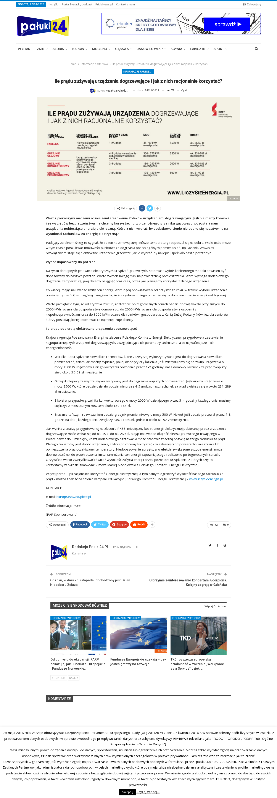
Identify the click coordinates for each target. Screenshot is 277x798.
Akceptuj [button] (127, 792)
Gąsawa (122, 49)
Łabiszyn (198, 49)
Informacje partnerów (138, 71)
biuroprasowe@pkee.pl (73, 496)
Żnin (41, 49)
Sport (219, 49)
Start (27, 49)
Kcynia (176, 49)
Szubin (58, 49)
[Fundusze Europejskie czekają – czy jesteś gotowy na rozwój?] (138, 635)
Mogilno (99, 49)
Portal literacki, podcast (77, 4)
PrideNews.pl (104, 4)
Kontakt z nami (125, 4)
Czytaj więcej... (148, 792)
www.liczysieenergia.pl (206, 479)
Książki (54, 4)
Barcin (78, 49)
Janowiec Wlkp (150, 49)
